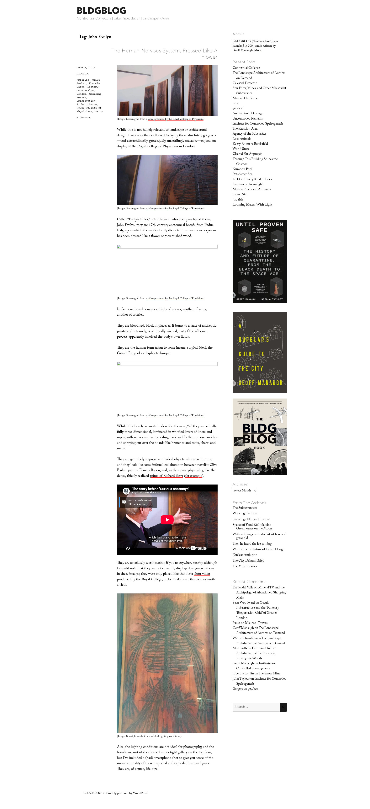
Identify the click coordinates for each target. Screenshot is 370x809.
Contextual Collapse (246, 68)
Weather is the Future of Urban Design (258, 550)
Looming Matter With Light (252, 205)
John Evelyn (85, 90)
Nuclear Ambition (245, 555)
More (257, 50)
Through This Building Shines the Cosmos (255, 162)
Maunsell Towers (256, 623)
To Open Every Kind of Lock (252, 180)
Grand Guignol (128, 354)
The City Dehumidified (248, 561)
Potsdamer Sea (242, 174)
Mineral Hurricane (245, 99)
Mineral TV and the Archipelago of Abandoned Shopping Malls (261, 593)
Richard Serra (87, 104)
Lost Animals (242, 139)
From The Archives (249, 502)
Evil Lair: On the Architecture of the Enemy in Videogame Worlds (256, 654)
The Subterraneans (245, 508)
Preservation (86, 100)
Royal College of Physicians (157, 147)
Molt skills (240, 648)
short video (202, 574)
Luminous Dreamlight (248, 185)
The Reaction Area (245, 129)
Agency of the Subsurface (249, 134)
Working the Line (245, 514)
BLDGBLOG (101, 10)
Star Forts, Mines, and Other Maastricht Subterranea (259, 91)
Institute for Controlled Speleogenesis (258, 124)
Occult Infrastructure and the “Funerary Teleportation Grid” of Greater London (257, 610)
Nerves (81, 97)
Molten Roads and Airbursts (252, 190)
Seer (235, 104)
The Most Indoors (245, 567)
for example (193, 476)
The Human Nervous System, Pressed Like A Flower (164, 53)
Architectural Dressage (248, 114)
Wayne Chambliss (245, 638)
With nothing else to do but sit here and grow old (259, 536)
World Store (241, 149)
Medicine (95, 93)
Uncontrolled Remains (248, 119)
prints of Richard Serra (166, 476)
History (92, 86)
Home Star (240, 195)
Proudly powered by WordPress (126, 793)
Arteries (83, 79)
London (81, 93)
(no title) (239, 200)
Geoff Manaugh (243, 628)
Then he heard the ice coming (252, 544)
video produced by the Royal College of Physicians (176, 119)
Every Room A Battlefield (250, 144)
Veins (99, 111)
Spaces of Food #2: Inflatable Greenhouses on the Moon (252, 527)
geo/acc (237, 109)
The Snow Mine (269, 674)
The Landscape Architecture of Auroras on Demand (259, 75)
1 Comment (84, 117)
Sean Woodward (244, 603)
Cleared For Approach (247, 154)
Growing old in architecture (251, 519)
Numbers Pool (242, 169)
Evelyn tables (138, 220)
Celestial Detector (245, 83)
